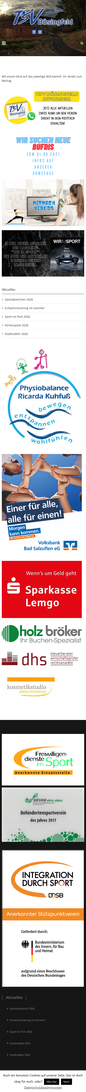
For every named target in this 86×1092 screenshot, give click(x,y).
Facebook (34, 32)
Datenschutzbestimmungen (43, 1087)
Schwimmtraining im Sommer (25, 308)
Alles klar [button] (51, 1081)
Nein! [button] (66, 1081)
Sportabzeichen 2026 (19, 299)
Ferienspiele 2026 (16, 325)
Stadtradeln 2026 (16, 334)
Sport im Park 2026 (17, 317)
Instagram (40, 32)
